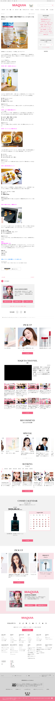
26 (39, 526)
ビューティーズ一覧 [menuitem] (4, 649)
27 (42, 526)
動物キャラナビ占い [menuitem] (39, 651)
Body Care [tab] (15, 468)
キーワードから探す (45, 47)
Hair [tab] (23, 468)
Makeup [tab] (10, 468)
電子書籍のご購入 (18, 301)
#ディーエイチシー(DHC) (19, 306)
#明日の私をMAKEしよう (46, 19)
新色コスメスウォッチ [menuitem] (22, 640)
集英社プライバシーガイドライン (38, 689)
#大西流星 (45, 24)
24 (33, 526)
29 (48, 526)
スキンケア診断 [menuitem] (3, 640)
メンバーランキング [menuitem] (4, 652)
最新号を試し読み (7, 301)
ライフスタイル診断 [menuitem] (22, 650)
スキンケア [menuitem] (3, 9)
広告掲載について (18, 689)
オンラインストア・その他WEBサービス (46, 676)
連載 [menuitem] (47, 9)
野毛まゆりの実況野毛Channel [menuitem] (31, 654)
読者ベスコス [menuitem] (12, 649)
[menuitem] (5, 635)
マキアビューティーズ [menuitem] (26, 9)
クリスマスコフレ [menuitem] (21, 637)
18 (36, 524)
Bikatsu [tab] (19, 468)
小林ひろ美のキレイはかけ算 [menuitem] (32, 650)
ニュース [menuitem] (2, 637)
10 (33, 522)
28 (45, 526)
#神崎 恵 (42, 26)
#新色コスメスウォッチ (47, 26)
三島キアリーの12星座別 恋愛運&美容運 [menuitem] (41, 649)
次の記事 (32, 277)
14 (45, 522)
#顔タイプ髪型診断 (43, 29)
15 (48, 522)
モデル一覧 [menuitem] (12, 665)
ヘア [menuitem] (13, 9)
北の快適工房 (9, 533)
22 (48, 524)
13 (42, 522)
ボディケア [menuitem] (16, 9)
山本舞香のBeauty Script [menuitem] (31, 658)
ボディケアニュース (12, 317)
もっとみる (27, 353)
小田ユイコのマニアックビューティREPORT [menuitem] (32, 652)
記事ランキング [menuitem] (3, 650)
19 (39, 524)
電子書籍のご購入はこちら (42, 605)
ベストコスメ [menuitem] (37, 9)
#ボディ (14, 306)
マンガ (2, 675)
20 (42, 524)
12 (39, 522)
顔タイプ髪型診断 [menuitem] (47, 649)
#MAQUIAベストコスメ (45, 21)
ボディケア (2, 13)
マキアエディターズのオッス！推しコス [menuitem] (32, 648)
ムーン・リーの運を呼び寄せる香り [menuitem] (40, 653)
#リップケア (46, 31)
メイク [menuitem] (7, 9)
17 (33, 524)
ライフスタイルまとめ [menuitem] (22, 649)
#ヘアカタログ (49, 29)
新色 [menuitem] (10, 9)
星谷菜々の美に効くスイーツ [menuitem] (32, 656)
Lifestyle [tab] (26, 468)
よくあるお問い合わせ (27, 689)
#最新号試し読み (45, 34)
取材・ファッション (18, 675)
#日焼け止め (42, 31)
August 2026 (40, 512)
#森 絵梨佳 (41, 24)
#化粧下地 (50, 31)
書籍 (29, 675)
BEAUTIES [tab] (31, 468)
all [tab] (2, 468)
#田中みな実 (49, 24)
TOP (2, 317)
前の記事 (3, 277)
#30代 (11, 306)
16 (30, 524)
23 (30, 526)
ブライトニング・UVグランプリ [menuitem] (14, 652)
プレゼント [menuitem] (32, 9)
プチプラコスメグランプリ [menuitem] (14, 650)
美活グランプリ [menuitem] (47, 637)
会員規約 (48, 689)
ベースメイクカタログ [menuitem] (13, 640)
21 (45, 524)
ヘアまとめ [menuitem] (29, 640)
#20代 (25, 306)
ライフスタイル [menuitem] (42, 9)
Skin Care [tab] (6, 468)
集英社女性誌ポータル (9, 689)
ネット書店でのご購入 (28, 301)
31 (33, 528)
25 (36, 526)
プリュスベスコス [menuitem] (12, 654)
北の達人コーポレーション (18, 533)
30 (30, 528)
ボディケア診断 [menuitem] (39, 640)
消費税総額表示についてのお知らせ (27, 680)
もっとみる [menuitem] (51, 9)
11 (36, 522)
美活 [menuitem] (20, 9)
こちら (36, 686)
